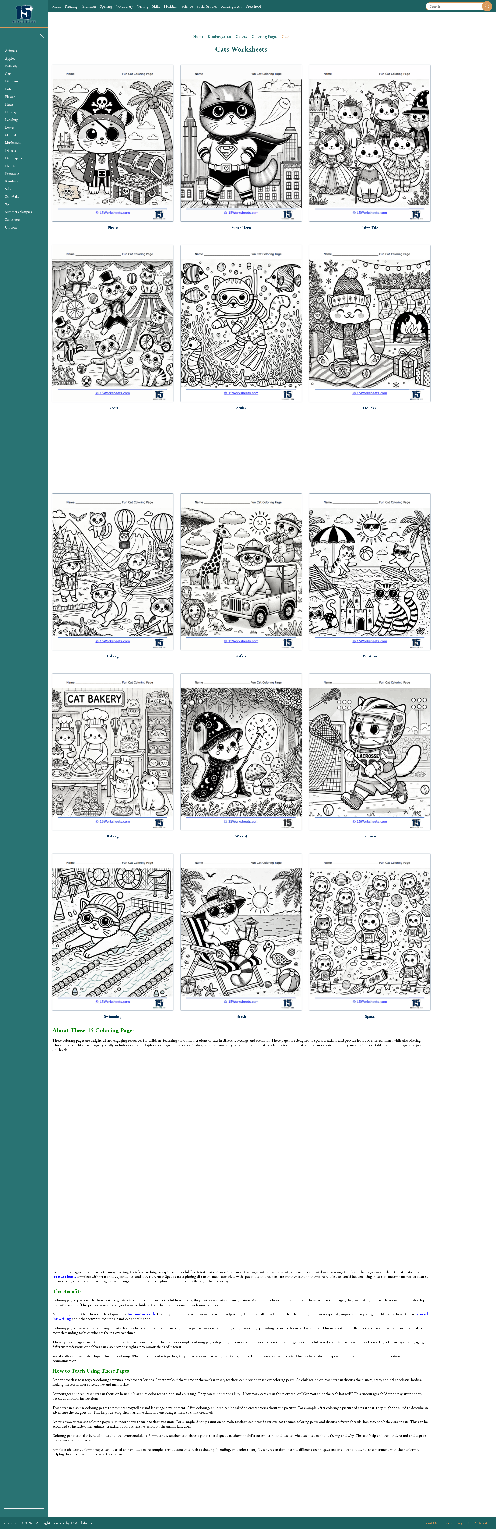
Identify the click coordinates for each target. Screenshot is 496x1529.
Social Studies (207, 6)
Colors (241, 36)
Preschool (253, 6)
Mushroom (13, 142)
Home (198, 36)
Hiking (113, 656)
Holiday (369, 407)
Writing (142, 6)
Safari (241, 656)
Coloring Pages (264, 36)
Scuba (241, 407)
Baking (113, 836)
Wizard (241, 836)
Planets (10, 166)
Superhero (12, 219)
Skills (156, 6)
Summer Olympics (18, 212)
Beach (241, 1016)
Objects (10, 150)
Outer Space (14, 158)
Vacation (370, 656)
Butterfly (11, 66)
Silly (8, 189)
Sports (9, 204)
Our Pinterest (476, 1522)
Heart (9, 104)
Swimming (112, 1016)
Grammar (89, 6)
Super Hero (241, 227)
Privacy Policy (451, 1522)
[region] (24, 776)
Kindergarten (231, 6)
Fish (8, 89)
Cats (8, 73)
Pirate (113, 227)
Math (56, 6)
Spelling (106, 6)
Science (187, 6)
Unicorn (11, 227)
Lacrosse (370, 836)
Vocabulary (124, 6)
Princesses (12, 173)
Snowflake (12, 196)
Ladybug (11, 119)
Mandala (11, 135)
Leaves (10, 127)
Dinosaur (11, 81)
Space (370, 1016)
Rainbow (11, 181)
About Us (429, 1522)
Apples (10, 58)
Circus (112, 407)
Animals (11, 50)
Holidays (171, 6)
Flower (10, 96)
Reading (71, 6)
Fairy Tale (369, 227)
